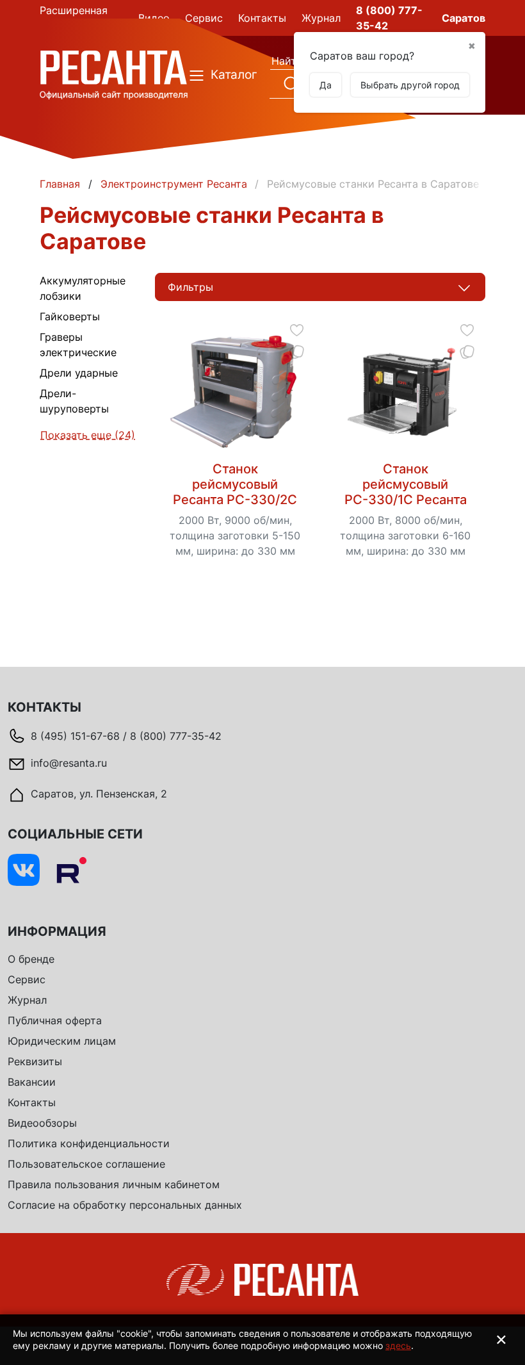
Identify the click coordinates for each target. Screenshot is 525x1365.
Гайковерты (70, 316)
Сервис (26, 979)
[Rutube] (71, 870)
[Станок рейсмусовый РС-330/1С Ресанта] (405, 392)
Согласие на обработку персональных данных (125, 1204)
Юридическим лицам (62, 1040)
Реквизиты (35, 1061)
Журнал (27, 999)
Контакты (32, 1102)
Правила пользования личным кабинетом (114, 1184)
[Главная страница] (114, 74)
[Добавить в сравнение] (297, 351)
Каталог (225, 74)
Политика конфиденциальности (89, 1143)
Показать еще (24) (87, 435)
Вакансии (32, 1081)
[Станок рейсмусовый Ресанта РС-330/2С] (234, 392)
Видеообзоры (42, 1122)
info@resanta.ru (69, 762)
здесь (398, 1345)
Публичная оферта (55, 1020)
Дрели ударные (79, 372)
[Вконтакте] (24, 870)
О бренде (31, 958)
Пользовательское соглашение (86, 1163)
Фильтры (190, 287)
